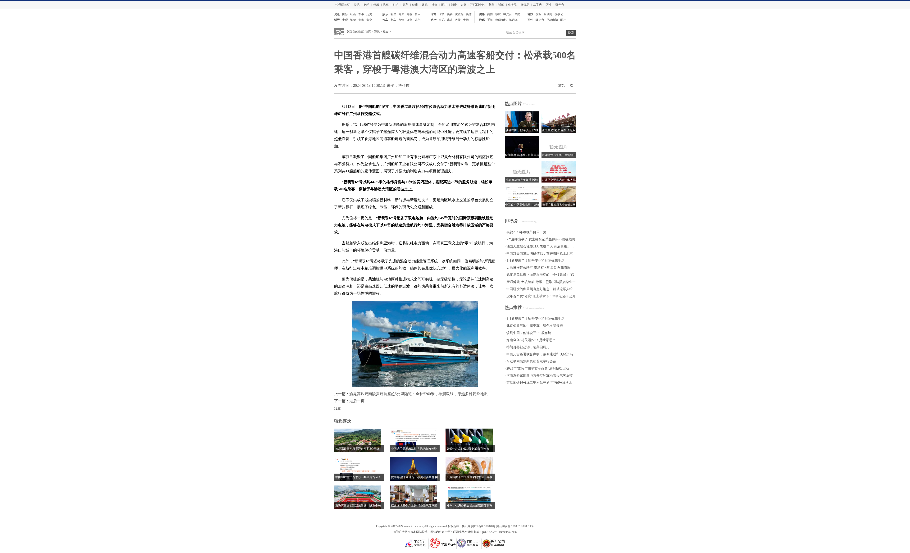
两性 (548, 4)
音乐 (417, 14)
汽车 (386, 4)
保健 (517, 14)
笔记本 (513, 20)
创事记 (559, 14)
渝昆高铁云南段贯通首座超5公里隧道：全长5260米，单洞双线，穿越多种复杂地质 (418, 394)
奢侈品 (525, 4)
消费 (454, 4)
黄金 (369, 20)
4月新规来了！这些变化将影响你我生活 (535, 260)
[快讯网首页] (339, 34)
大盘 (463, 4)
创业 (538, 14)
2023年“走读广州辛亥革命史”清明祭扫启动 (537, 368)
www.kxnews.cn (413, 526)
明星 (393, 14)
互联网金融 (477, 4)
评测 (409, 20)
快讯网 (466, 526)
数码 (425, 4)
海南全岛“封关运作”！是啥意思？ (531, 340)
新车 (491, 4)
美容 (450, 14)
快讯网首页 (343, 4)
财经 (366, 4)
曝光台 (559, 4)
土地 (466, 20)
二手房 (537, 4)
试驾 (501, 4)
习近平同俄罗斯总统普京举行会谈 (531, 361)
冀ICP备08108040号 (483, 526)
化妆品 (512, 4)
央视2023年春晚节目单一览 (526, 232)
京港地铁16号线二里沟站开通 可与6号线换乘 (539, 382)
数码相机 (501, 20)
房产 (405, 4)
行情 (401, 20)
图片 (444, 4)
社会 (434, 4)
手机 (490, 20)
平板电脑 (552, 20)
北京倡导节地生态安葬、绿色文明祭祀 (534, 326)
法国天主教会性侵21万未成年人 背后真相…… (540, 246)
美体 (469, 14)
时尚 (395, 4)
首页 (368, 31)
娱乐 (376, 4)
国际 (345, 14)
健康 (415, 4)
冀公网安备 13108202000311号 (515, 526)
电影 (401, 14)
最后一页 (356, 401)
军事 (361, 14)
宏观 (345, 20)
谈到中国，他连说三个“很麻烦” (529, 333)
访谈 (450, 20)
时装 (442, 14)
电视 (409, 14)
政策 (458, 20)
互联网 (548, 14)
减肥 (498, 14)
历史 (369, 14)
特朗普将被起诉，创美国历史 (528, 347)
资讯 (356, 4)
